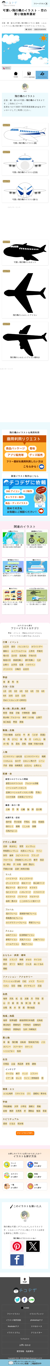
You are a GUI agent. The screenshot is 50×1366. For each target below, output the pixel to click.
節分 (13, 647)
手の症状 (18, 822)
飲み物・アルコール (11, 717)
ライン (39, 851)
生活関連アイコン (26, 935)
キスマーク (10, 897)
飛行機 (15, 1042)
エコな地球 (8, 1094)
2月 (10, 691)
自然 (5, 994)
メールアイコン (12, 944)
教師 (11, 1111)
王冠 (39, 986)
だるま (12, 1124)
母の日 (6, 656)
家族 (11, 765)
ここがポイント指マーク (30, 901)
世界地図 (13, 1020)
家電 (28, 1064)
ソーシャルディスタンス (16, 788)
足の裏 (39, 809)
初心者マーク (39, 883)
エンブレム (30, 846)
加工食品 (7, 722)
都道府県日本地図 (27, 1020)
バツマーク (22, 897)
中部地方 (27, 1025)
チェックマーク (26, 879)
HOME (16, 77)
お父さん (28, 765)
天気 (11, 999)
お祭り (6, 665)
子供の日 (32, 656)
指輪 (19, 986)
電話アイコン (27, 944)
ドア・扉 (9, 1078)
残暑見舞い (18, 660)
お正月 (6, 647)
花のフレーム (11, 914)
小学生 (23, 1106)
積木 (5, 964)
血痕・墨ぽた (28, 864)
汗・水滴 (17, 864)
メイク (31, 981)
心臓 (23, 809)
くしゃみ (26, 826)
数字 (35, 860)
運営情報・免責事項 (25, 1351)
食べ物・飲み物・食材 (14, 708)
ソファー (34, 1074)
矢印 (5, 855)
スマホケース (36, 1326)
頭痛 (34, 826)
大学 (16, 1106)
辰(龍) (42, 735)
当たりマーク (11, 892)
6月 (32, 691)
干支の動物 (8, 735)
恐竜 (24, 744)
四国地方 (17, 1029)
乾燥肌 (41, 822)
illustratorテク (13, 1326)
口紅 (24, 981)
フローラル (8, 860)
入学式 (31, 651)
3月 (15, 691)
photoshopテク (36, 1320)
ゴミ (29, 1094)
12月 (23, 696)
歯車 (11, 855)
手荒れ (27, 822)
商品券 (20, 1064)
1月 (4, 691)
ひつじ (15, 739)
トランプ (13, 960)
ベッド (25, 1074)
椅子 (18, 1074)
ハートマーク (11, 879)
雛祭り (6, 651)
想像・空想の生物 (35, 744)
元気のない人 (11, 831)
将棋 (21, 960)
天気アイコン (25, 940)
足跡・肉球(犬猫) (22, 869)
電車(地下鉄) (33, 1042)
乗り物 (6, 1037)
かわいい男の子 (29, 761)
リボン (6, 986)
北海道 (40, 1020)
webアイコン (11, 935)
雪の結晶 (31, 1008)
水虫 (34, 822)
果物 (21, 722)
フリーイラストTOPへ (25, 1133)
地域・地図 (8, 1016)
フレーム (9, 909)
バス (43, 1042)
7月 (37, 691)
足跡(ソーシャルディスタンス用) (19, 792)
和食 (11, 713)
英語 (42, 860)
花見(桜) (23, 656)
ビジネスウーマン (31, 756)
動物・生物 (8, 730)
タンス (19, 1078)
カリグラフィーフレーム (16, 923)
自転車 (23, 1042)
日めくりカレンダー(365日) (14, 700)
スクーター (18, 1047)
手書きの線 (8, 869)
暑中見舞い (29, 660)
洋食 (18, 713)
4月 (21, 691)
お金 (13, 1064)
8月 (43, 691)
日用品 (6, 1064)
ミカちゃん (8, 761)
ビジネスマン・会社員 (12, 756)
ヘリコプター (8, 1051)
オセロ (28, 960)
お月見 (14, 665)
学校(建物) (7, 1106)
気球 (19, 1051)
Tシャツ (40, 981)
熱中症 (9, 822)
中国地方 (7, 1029)
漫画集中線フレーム (28, 914)
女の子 (18, 761)
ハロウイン (30, 665)
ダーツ (12, 964)
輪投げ (20, 964)
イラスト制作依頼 (29, 77)
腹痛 (18, 826)
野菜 (15, 722)
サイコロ (37, 960)
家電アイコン (11, 940)
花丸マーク (26, 883)
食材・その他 (28, 717)
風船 (5, 969)
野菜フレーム (34, 923)
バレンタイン (23, 647)
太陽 (26, 999)
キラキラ (33, 888)
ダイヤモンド (29, 986)
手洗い (38, 792)
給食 (5, 1111)
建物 (34, 1064)
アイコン (9, 931)
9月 (4, 696)
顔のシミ (9, 826)
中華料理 (26, 713)
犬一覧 (6, 744)
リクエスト (25, 1339)
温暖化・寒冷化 (39, 1094)
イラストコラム (13, 1333)
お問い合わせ (25, 1345)
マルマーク (34, 897)
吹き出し (13, 846)
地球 (5, 999)
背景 (21, 846)
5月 (26, 691)
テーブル (9, 1074)
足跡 (5, 846)
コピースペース (22, 855)
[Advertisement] (25, 222)
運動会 (31, 1111)
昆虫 (18, 744)
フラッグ (35, 855)
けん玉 (28, 964)
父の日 (14, 656)
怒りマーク (22, 888)
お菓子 (39, 717)
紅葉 (21, 665)
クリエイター (36, 1333)
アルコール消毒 (31, 783)
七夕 (39, 660)
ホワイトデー (37, 647)
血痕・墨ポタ (11, 901)
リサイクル (19, 1094)
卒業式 (40, 651)
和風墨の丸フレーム (14, 918)
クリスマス (8, 669)
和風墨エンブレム (10, 851)
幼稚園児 (18, 765)
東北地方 (7, 1025)
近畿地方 (37, 1025)
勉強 (38, 1111)
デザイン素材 (10, 842)
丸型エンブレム (27, 851)
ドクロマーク (39, 892)
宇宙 (37, 999)
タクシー (7, 1047)
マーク (8, 874)
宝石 (13, 986)
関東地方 (17, 1025)
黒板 (39, 1106)
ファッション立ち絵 (11, 981)
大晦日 (18, 669)
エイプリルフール (18, 651)
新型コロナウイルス (14, 783)
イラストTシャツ (36, 1314)
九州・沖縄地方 (29, 1029)
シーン (41, 761)
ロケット (29, 1047)
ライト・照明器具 (31, 1078)
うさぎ (35, 735)
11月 (17, 696)
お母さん (37, 765)
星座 (5, 1124)
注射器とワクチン (25, 797)
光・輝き (7, 864)
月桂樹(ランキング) (23, 860)
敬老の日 (7, 660)
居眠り (31, 1106)
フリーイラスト (39, 4)
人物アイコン (39, 940)
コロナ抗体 (10, 797)
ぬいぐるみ (38, 964)
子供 (5, 765)
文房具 (18, 1111)
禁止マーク (10, 888)
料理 (5, 713)
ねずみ (18, 735)
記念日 (26, 669)
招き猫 (20, 1124)
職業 (44, 756)
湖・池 (28, 1003)
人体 (8, 809)
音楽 (5, 960)
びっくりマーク (12, 883)
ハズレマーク (25, 892)
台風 (5, 1008)
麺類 (34, 713)
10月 (11, 696)
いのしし (37, 739)
